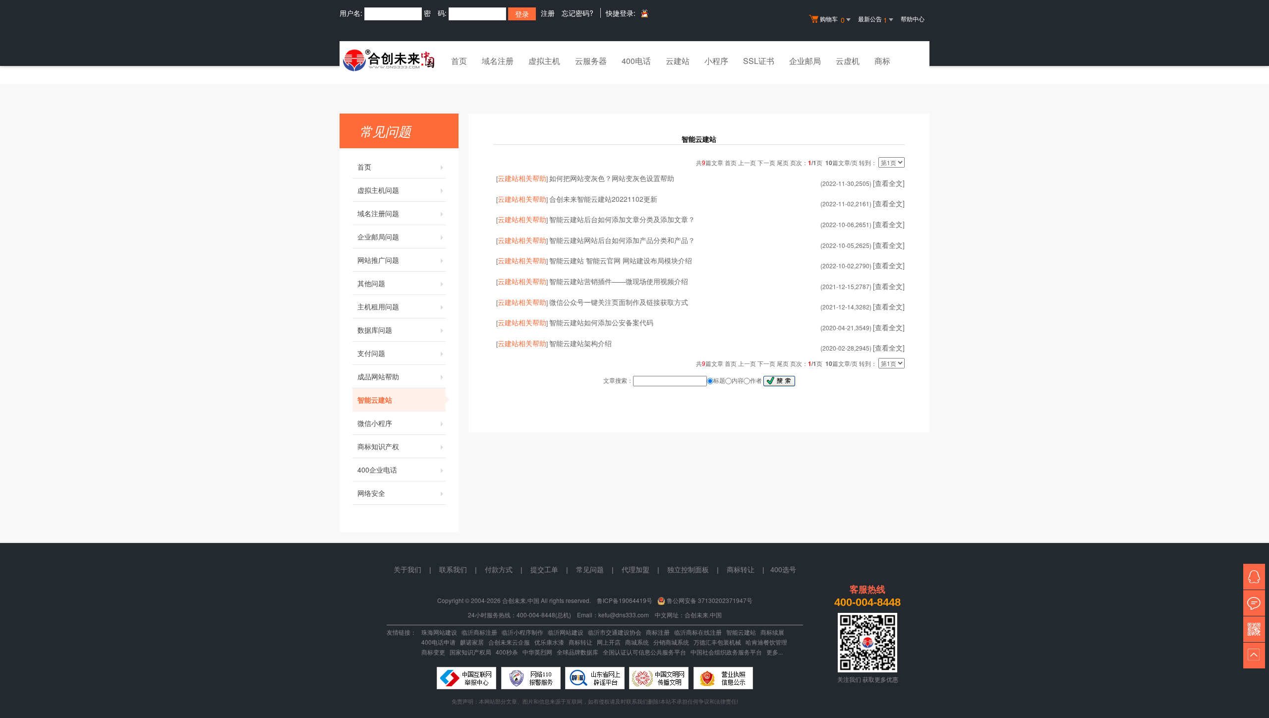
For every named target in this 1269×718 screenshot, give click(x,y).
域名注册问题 (378, 213)
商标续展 (772, 632)
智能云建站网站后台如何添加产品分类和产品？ (622, 240)
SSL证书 (758, 60)
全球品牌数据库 (577, 652)
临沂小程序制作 (522, 632)
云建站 (678, 60)
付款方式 (499, 570)
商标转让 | (748, 570)
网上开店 (609, 642)
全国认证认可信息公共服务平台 (644, 652)
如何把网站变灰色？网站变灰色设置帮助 (611, 178)
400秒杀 (507, 652)
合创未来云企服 (509, 642)
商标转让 (580, 642)
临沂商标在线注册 (698, 632)
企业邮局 (805, 60)
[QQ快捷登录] (644, 13)
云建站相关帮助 (522, 178)
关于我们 (407, 570)
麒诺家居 (472, 642)
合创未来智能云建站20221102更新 (603, 199)
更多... (774, 652)
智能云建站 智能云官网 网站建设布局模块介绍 (620, 260)
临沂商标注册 (479, 632)
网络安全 (371, 493)
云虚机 (848, 60)
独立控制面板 (688, 570)
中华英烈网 (537, 652)
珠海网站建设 (439, 632)
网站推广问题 (378, 260)
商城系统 (637, 642)
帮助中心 (912, 18)
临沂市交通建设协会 (614, 632)
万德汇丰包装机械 (717, 642)
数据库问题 (374, 330)
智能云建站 (374, 400)
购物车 (832, 19)
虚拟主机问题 (378, 190)
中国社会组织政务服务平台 (726, 652)
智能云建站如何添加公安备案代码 (601, 322)
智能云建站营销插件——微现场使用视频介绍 (618, 281)
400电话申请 (438, 642)
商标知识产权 (378, 446)
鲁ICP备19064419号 (624, 600)
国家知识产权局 (470, 652)
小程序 (716, 60)
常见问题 (590, 570)
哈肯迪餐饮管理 (766, 642)
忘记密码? (577, 13)
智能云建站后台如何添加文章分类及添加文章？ (622, 219)
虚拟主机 (544, 60)
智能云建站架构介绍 (580, 343)
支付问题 (371, 353)
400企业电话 (377, 470)
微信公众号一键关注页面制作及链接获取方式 (618, 302)
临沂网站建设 (565, 632)
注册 (548, 13)
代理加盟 (635, 570)
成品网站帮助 (378, 376)
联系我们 (453, 570)
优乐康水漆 (549, 642)
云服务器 (591, 60)
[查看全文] (889, 183)
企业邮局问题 (378, 236)
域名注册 (498, 60)
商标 (882, 60)
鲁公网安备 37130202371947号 (709, 600)
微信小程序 (374, 423)
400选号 (783, 570)
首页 (459, 60)
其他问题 (371, 283)
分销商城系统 (671, 642)
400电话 (636, 60)
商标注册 (658, 632)
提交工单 (544, 570)
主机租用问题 (378, 306)
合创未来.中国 (703, 614)
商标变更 (433, 652)
